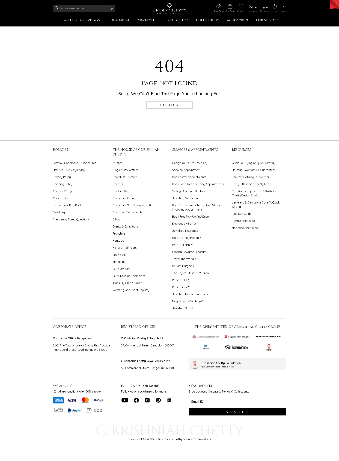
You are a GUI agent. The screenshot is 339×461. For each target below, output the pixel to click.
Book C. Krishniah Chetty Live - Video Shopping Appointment (196, 207)
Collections (207, 20)
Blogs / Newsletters (125, 170)
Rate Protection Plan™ (186, 238)
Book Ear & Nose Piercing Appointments (198, 184)
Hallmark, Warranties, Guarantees (254, 170)
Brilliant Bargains (183, 266)
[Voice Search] (111, 8)
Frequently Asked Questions (71, 219)
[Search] (56, 8)
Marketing (119, 262)
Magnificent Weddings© (187, 301)
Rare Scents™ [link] (176, 20)
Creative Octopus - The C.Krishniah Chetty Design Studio (254, 193)
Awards (118, 163)
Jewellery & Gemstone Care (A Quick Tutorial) (256, 204)
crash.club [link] (147, 20)
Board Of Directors (125, 177)
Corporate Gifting (124, 198)
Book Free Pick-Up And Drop (190, 216)
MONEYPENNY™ (182, 245)
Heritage (118, 240)
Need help (59, 212)
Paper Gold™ (180, 280)
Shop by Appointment (186, 170)
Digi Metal (120, 20)
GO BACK (169, 105)
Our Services (267, 20)
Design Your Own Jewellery (189, 163)
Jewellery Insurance (185, 230)
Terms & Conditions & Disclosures (74, 163)
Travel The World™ (184, 259)
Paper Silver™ (181, 287)
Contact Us (120, 191)
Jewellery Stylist (182, 308)
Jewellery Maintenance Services (193, 294)
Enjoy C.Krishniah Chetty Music (252, 184)
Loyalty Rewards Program (189, 252)
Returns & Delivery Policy (69, 170)
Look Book (119, 254)
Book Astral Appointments (189, 177)
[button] (275, 8)
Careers (118, 184)
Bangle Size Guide (243, 221)
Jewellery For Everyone (81, 20)
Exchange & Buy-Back (67, 205)
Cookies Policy (62, 191)
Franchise (119, 233)
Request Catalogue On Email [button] (250, 177)
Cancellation (61, 198)
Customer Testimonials (127, 212)
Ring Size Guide (241, 213)
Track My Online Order (127, 283)
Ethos (116, 219)
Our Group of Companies (129, 276)
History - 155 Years (125, 247)
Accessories (237, 20)
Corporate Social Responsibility (133, 205)
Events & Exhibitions (125, 226)
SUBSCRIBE (237, 412)
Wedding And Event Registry (131, 290)
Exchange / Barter (184, 223)
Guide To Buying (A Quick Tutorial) (253, 163)
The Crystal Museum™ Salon (190, 273)
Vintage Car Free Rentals (188, 191)
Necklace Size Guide (245, 228)
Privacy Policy (62, 177)
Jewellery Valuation (185, 198)
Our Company (122, 269)
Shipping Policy (62, 184)
